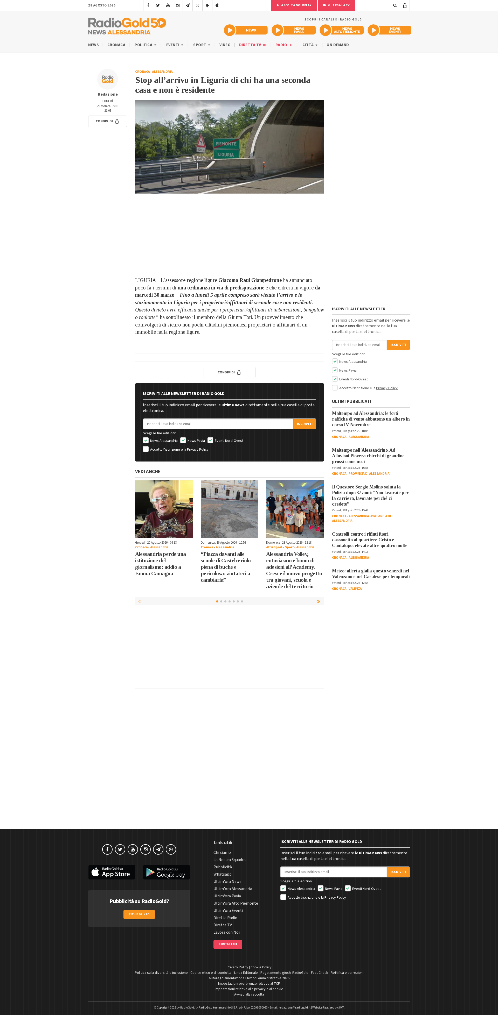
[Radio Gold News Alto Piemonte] (342, 30)
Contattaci (228, 944)
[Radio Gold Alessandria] (127, 25)
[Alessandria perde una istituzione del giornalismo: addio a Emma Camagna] (164, 509)
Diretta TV (250, 45)
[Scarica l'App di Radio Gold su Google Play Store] (166, 872)
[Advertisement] (229, 235)
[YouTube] (168, 5)
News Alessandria (163, 440)
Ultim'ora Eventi (228, 910)
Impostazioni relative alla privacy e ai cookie (249, 989)
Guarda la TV (339, 5)
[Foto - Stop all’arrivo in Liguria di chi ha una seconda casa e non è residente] (229, 147)
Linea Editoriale (246, 972)
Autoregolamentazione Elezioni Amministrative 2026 (249, 978)
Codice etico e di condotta (211, 972)
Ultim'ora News (227, 881)
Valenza (355, 588)
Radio (281, 45)
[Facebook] (148, 5)
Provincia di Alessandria (369, 473)
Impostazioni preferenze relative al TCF (249, 983)
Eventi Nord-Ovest (228, 440)
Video (225, 45)
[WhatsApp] (197, 5)
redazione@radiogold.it (294, 1007)
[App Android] (207, 5)
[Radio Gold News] (246, 30)
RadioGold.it (188, 1007)
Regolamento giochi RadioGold (284, 972)
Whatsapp (222, 874)
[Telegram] (187, 5)
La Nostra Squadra (229, 860)
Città (308, 45)
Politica (144, 45)
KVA (341, 1007)
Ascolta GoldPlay (296, 5)
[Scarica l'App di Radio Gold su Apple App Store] (111, 872)
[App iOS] (217, 5)
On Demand (338, 45)
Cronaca (116, 45)
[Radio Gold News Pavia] (294, 30)
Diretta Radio (225, 918)
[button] (107, 121)
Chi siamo (222, 852)
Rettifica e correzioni (347, 972)
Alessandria (162, 71)
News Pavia (196, 440)
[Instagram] (178, 5)
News (93, 45)
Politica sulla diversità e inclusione (161, 972)
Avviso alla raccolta (249, 994)
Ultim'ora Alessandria (232, 889)
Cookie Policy (261, 967)
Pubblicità (222, 867)
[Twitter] (158, 5)
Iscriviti (305, 424)
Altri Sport (274, 547)
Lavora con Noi (226, 932)
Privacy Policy (198, 449)
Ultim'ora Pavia (227, 896)
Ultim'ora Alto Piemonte (235, 903)
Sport (200, 45)
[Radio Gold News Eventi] (389, 30)
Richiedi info (139, 914)
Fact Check (319, 972)
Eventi (173, 45)
